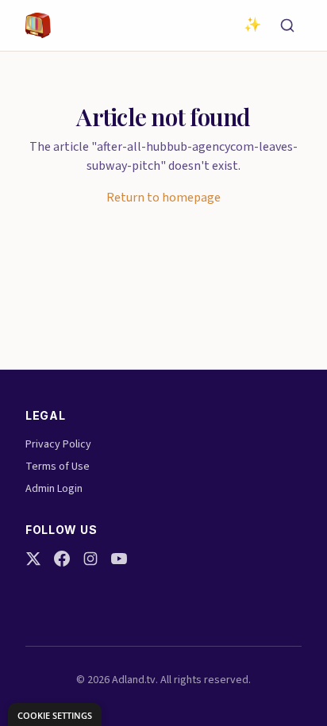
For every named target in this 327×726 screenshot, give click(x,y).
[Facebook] (62, 559)
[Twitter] (33, 559)
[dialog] (55, 714)
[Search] (287, 25)
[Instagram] (90, 559)
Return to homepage (163, 197)
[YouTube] (119, 559)
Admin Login (54, 489)
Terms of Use (57, 466)
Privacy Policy (58, 444)
